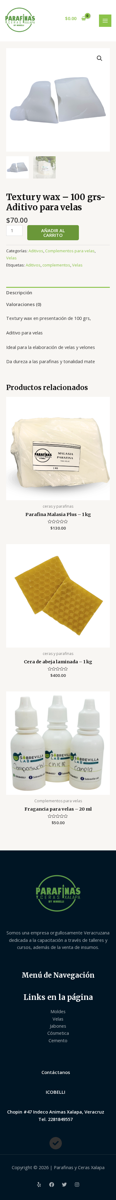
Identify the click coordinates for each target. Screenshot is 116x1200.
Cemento (58, 1040)
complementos (56, 265)
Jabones (58, 1026)
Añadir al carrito (53, 232)
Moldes (58, 1011)
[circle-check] (55, 1143)
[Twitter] (64, 1184)
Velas (11, 258)
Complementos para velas (70, 251)
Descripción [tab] (19, 292)
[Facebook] (51, 1184)
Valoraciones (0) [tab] (23, 304)
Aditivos (35, 251)
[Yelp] (39, 1184)
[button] (99, 58)
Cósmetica (58, 1033)
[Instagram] (77, 1184)
